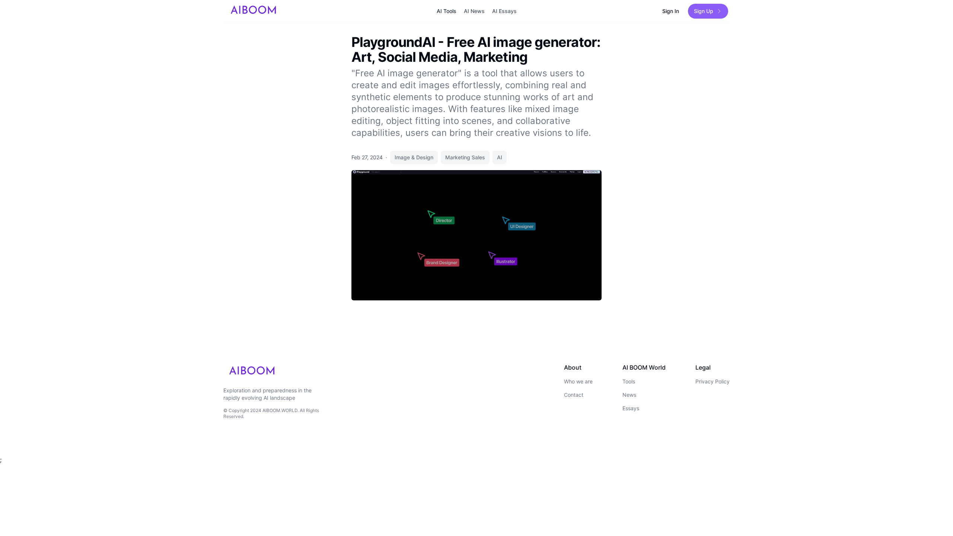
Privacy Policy (712, 381)
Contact (573, 395)
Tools (628, 381)
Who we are (578, 381)
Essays (630, 408)
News (629, 395)
